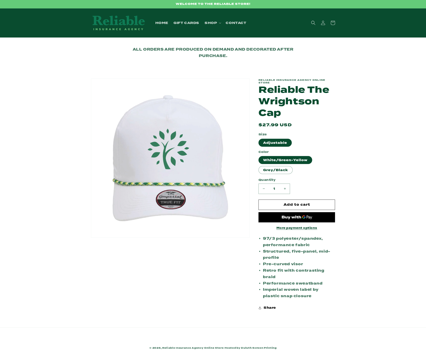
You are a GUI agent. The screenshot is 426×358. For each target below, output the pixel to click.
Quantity (267, 180)
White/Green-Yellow (285, 160)
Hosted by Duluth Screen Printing (250, 347)
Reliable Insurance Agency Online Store (193, 347)
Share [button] (270, 307)
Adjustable (275, 142)
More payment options (296, 227)
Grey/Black (275, 170)
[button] (212, 23)
